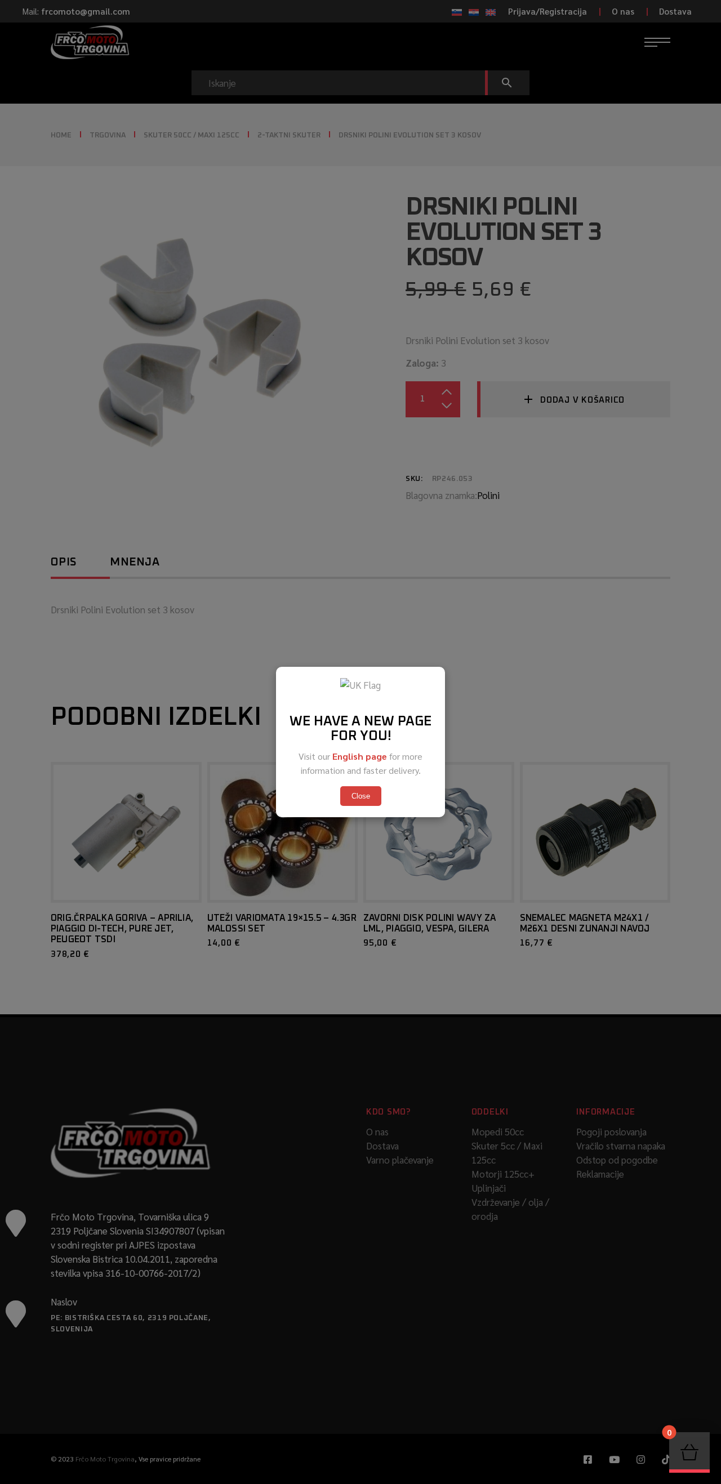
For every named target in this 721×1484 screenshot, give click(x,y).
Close (360, 796)
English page (359, 756)
